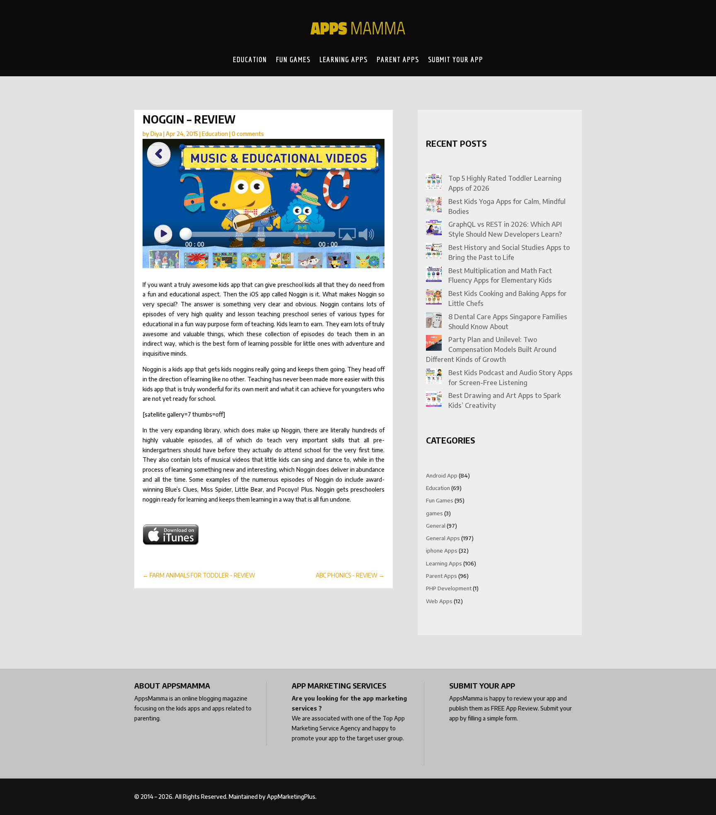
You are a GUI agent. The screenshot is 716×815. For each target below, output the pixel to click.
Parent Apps (398, 59)
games (434, 513)
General (435, 525)
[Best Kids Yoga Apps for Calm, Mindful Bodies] (434, 206)
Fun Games (293, 59)
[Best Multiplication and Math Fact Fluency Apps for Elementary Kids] (434, 275)
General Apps (443, 538)
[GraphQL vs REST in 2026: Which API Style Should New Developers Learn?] (434, 229)
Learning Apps (343, 59)
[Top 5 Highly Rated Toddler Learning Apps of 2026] (434, 183)
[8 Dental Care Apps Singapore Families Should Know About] (434, 321)
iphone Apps (441, 550)
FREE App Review (514, 708)
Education (250, 59)
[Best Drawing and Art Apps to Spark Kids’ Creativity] (434, 400)
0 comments (248, 133)
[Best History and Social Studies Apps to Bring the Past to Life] (434, 252)
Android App (441, 475)
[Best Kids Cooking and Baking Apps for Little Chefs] (434, 298)
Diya (156, 133)
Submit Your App (455, 59)
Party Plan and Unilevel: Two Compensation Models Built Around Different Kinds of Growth (491, 349)
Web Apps (439, 601)
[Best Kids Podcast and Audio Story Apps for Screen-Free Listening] (434, 377)
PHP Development (449, 588)
